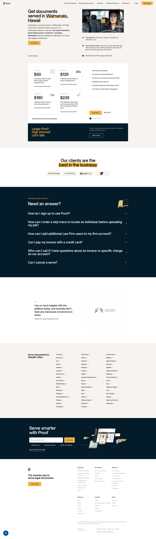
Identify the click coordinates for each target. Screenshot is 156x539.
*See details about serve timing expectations (44, 118)
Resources (125, 3)
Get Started (34, 43)
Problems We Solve (112, 3)
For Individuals (116, 476)
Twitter (114, 503)
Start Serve (95, 113)
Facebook (114, 500)
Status (79, 508)
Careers (97, 505)
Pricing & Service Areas (86, 3)
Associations (98, 511)
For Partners (115, 488)
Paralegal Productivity (83, 478)
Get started (147, 3)
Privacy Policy (110, 529)
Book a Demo (96, 135)
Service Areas (98, 478)
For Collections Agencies (119, 473)
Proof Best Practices (83, 470)
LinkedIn (114, 505)
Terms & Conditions (101, 529)
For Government (116, 478)
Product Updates (82, 485)
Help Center (81, 513)
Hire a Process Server (101, 470)
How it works (34, 484)
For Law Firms (115, 470)
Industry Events (82, 487)
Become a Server (99, 481)
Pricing (96, 476)
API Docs (80, 511)
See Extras (107, 112)
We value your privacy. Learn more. (105, 531)
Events (79, 505)
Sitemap (117, 529)
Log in (136, 3)
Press (79, 490)
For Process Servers (70, 3)
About (96, 500)
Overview (97, 473)
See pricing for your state (37, 449)
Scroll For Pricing (32, 56)
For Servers (115, 485)
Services (100, 3)
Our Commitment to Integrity (102, 503)
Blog (79, 500)
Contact (97, 508)
